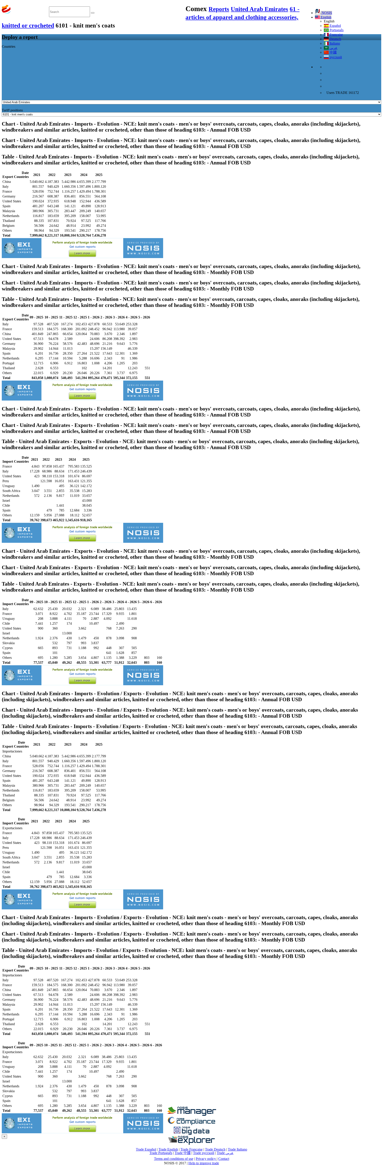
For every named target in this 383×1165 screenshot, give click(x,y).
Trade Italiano (237, 1149)
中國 (333, 52)
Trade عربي (225, 1153)
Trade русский (203, 1153)
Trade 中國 (183, 1153)
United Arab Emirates (259, 9)
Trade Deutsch (215, 1149)
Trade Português (160, 1153)
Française (336, 34)
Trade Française (191, 1149)
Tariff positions (12, 110)
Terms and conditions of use (173, 1159)
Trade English (168, 1149)
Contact (223, 1159)
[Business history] (191, 1114)
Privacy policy (206, 1159)
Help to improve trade (203, 1163)
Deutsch (335, 39)
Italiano (334, 43)
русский (335, 57)
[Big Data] (191, 1134)
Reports (219, 9)
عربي (333, 48)
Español (335, 26)
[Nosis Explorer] (191, 1143)
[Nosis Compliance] (191, 1124)
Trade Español (146, 1149)
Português (336, 30)
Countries (8, 46)
